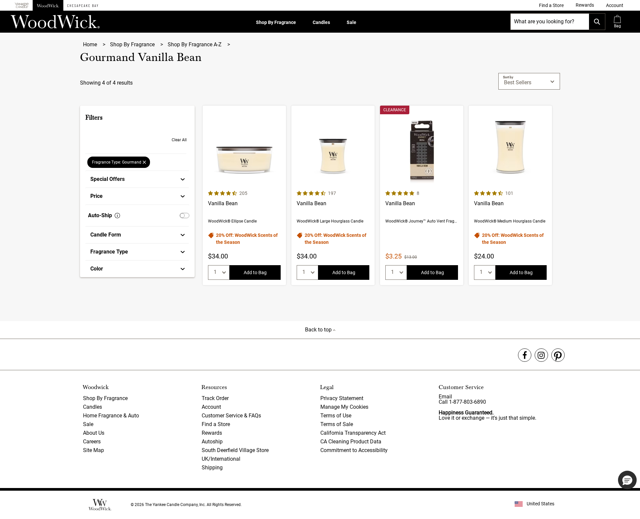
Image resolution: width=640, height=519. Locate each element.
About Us (93, 433)
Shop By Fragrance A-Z (195, 44)
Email (445, 396)
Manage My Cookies (344, 407)
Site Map (93, 450)
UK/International (221, 459)
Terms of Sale (336, 424)
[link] (551, 5)
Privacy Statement (341, 398)
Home (90, 44)
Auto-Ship (100, 215)
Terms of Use (335, 415)
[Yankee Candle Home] (21, 5)
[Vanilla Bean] (244, 195)
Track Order (215, 398)
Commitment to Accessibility (354, 450)
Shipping (212, 467)
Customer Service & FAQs (231, 415)
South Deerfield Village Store (235, 450)
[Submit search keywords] (597, 22)
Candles (321, 22)
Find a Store (216, 424)
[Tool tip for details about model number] (117, 215)
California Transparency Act (353, 433)
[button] (614, 5)
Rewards (212, 433)
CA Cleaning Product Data (350, 441)
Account (211, 407)
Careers (92, 441)
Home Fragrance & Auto (111, 415)
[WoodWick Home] (48, 5)
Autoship (212, 441)
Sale (351, 22)
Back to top (319, 329)
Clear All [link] (179, 140)
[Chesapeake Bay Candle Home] (82, 5)
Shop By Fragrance (276, 22)
